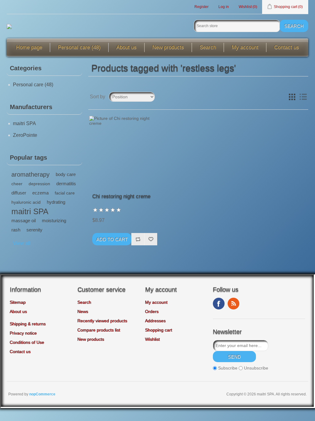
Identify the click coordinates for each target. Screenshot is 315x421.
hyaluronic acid (26, 202)
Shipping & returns (28, 323)
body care (66, 174)
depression (39, 183)
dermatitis (66, 183)
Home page (29, 47)
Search (208, 47)
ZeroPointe (25, 135)
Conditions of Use (27, 342)
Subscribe (227, 368)
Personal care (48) (79, 47)
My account (245, 47)
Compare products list (99, 330)
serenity (34, 229)
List (303, 97)
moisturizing (54, 220)
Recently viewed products (102, 320)
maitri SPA (24, 123)
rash (15, 229)
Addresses (155, 320)
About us (126, 47)
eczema (40, 192)
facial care (65, 192)
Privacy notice (23, 333)
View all (21, 243)
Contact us (286, 47)
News (83, 311)
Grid (292, 97)
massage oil (23, 220)
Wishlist (152, 339)
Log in (223, 7)
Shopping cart (158, 330)
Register (201, 7)
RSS (233, 303)
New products (168, 47)
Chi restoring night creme (121, 196)
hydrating (56, 202)
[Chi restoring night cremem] (124, 151)
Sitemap (18, 302)
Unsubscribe (256, 368)
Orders (152, 311)
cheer (16, 183)
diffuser (18, 192)
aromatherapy (30, 174)
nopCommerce (42, 394)
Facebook (219, 303)
